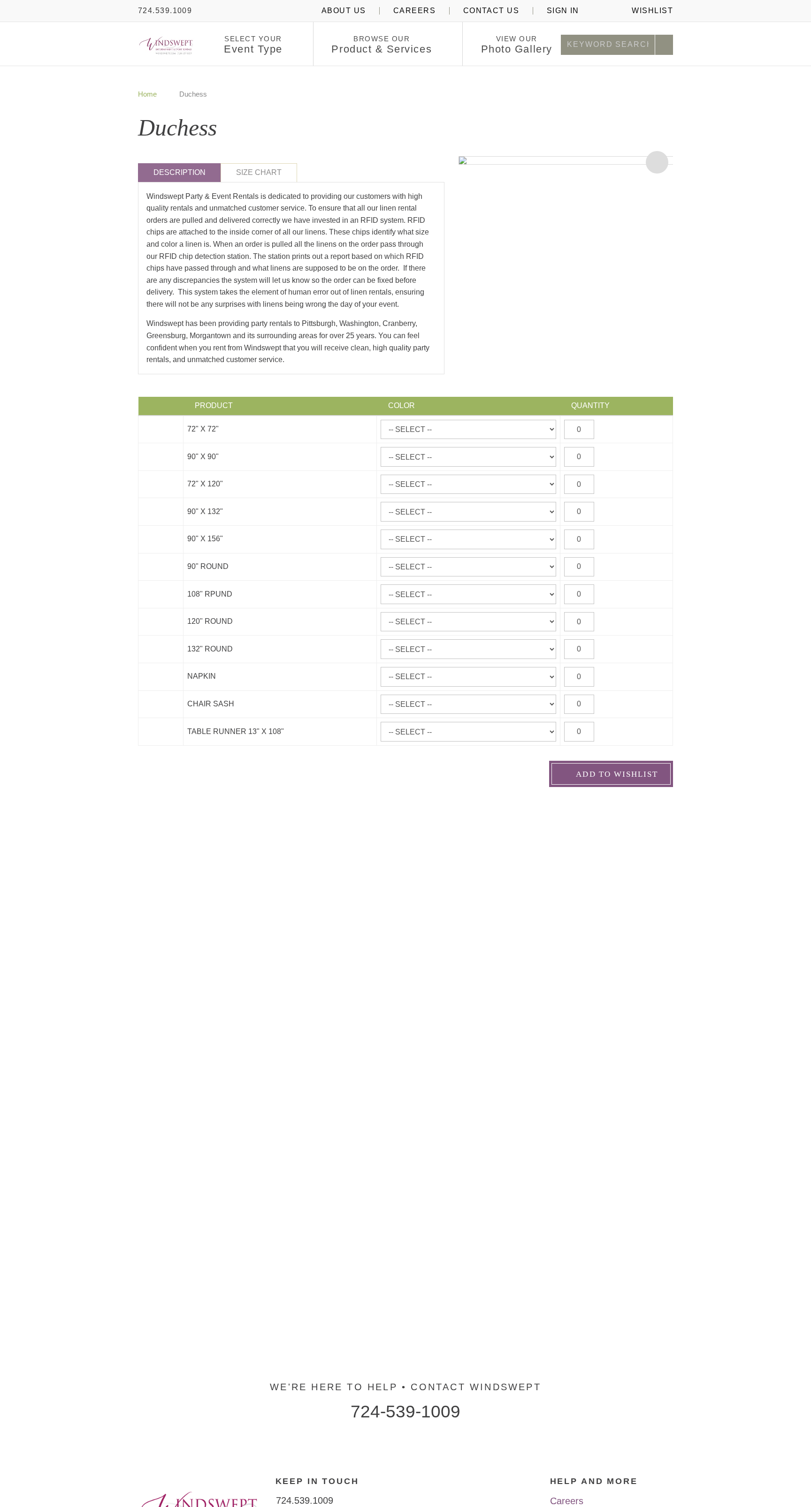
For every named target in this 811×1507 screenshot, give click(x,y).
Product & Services (381, 44)
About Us (343, 10)
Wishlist (651, 10)
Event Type (253, 44)
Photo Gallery (516, 44)
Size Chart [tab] (259, 172)
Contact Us (491, 10)
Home (147, 94)
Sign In (563, 10)
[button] (290, 45)
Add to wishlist (616, 774)
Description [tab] (179, 172)
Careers (414, 10)
